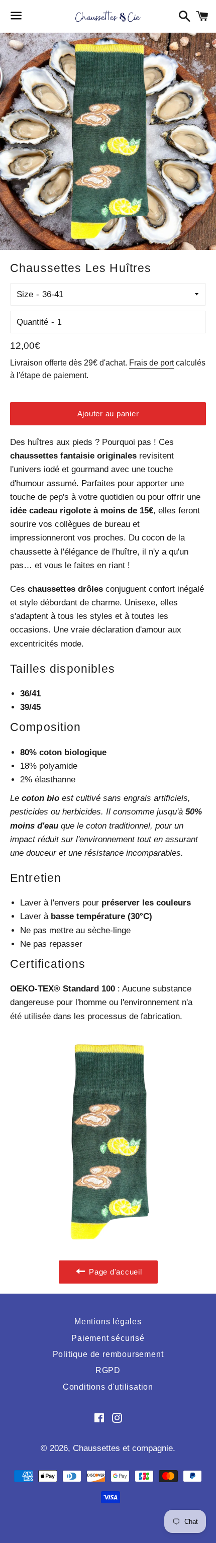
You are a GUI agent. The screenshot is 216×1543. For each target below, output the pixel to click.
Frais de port (151, 362)
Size (25, 294)
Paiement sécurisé (108, 1338)
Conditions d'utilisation (108, 1387)
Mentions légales (108, 1321)
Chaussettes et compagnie (123, 1448)
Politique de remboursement (108, 1354)
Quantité (32, 322)
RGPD (108, 1370)
